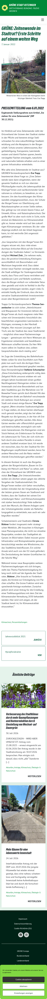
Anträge (17, 767)
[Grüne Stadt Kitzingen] (5, 7)
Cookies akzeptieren (24, 979)
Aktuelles (9, 767)
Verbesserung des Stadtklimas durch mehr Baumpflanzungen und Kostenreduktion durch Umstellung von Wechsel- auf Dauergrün (22, 720)
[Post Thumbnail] (23, 695)
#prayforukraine (23, 653)
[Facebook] (20, 934)
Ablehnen (23, 986)
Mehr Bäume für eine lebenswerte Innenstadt (18, 851)
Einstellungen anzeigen (23, 993)
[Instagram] (26, 934)
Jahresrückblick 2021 (23, 638)
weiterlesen (34, 776)
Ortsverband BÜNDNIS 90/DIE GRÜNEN (24, 9)
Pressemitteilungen (19, 622)
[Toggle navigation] (42, 20)
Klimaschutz (6, 622)
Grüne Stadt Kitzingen (22, 5)
